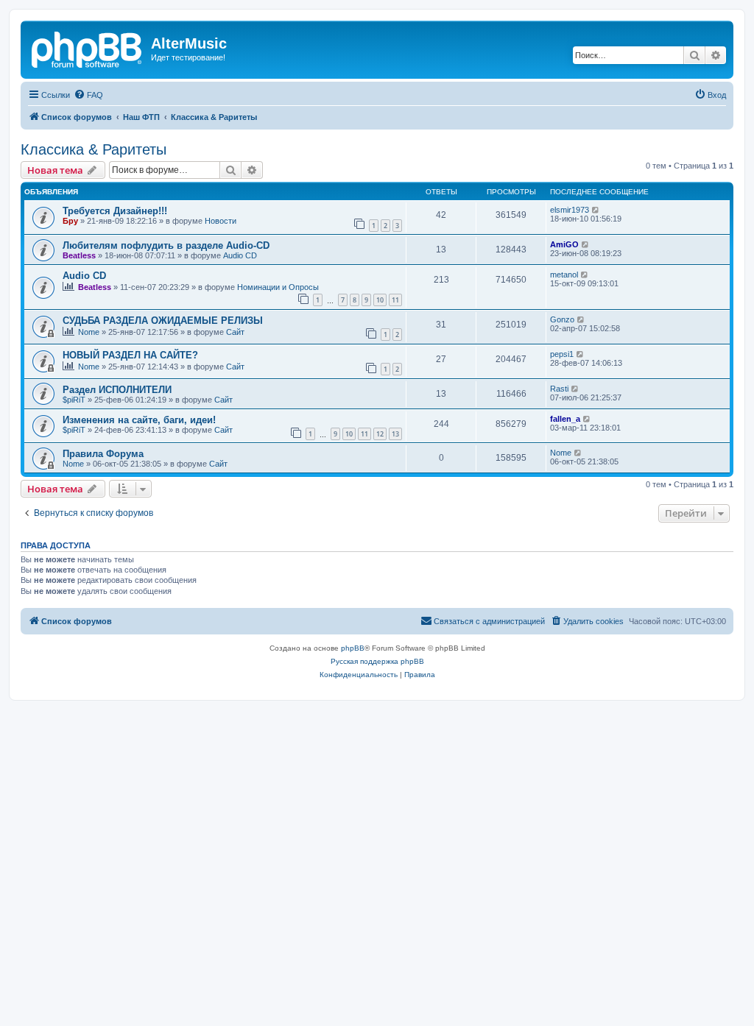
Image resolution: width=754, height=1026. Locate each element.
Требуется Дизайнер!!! (115, 210)
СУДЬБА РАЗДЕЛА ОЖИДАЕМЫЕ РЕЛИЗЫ (163, 320)
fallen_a (565, 418)
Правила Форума (103, 453)
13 (395, 434)
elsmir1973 (569, 209)
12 (380, 434)
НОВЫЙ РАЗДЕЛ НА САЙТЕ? (130, 355)
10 (380, 300)
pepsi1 (562, 354)
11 (395, 300)
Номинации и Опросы (278, 287)
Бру (70, 220)
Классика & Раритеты (93, 149)
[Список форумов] (87, 47)
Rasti (559, 388)
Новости (220, 220)
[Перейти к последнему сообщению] (596, 209)
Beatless (79, 255)
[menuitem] (88, 95)
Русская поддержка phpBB (377, 661)
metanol (564, 274)
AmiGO (564, 244)
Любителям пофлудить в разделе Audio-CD (166, 245)
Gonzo (562, 319)
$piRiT (74, 399)
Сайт (235, 332)
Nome (88, 332)
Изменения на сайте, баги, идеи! (139, 419)
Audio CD (240, 255)
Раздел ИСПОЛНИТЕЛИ (117, 389)
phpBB (352, 648)
